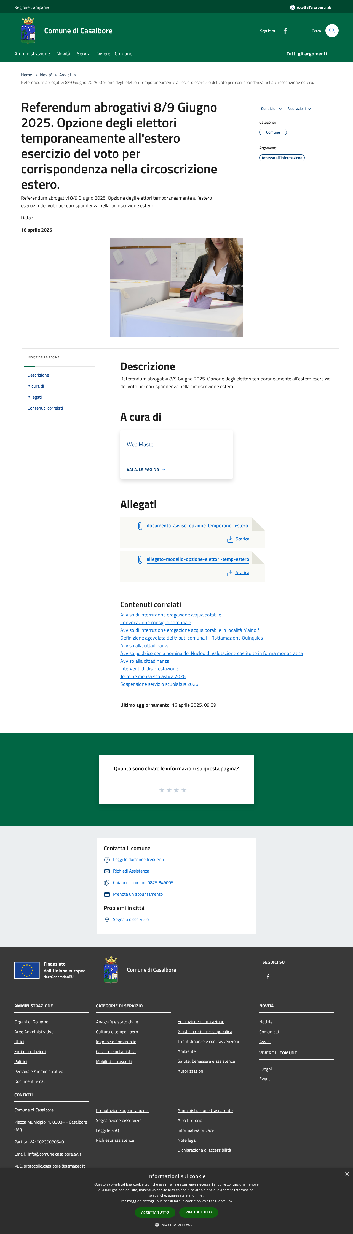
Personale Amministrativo (38, 1071)
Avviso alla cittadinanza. (145, 645)
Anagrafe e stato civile (117, 1021)
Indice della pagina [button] (43, 357)
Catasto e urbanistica (116, 1051)
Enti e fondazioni (30, 1051)
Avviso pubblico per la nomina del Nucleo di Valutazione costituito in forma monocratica (211, 653)
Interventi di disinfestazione (149, 668)
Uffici (19, 1041)
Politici (20, 1061)
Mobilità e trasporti (114, 1061)
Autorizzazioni (191, 1071)
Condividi (269, 108)
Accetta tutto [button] (155, 1212)
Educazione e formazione (201, 1021)
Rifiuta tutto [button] (199, 1212)
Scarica (242, 539)
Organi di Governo (31, 1021)
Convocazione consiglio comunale (155, 622)
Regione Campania (31, 7)
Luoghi (265, 1069)
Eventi (265, 1078)
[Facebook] (282, 30)
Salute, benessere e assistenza (206, 1061)
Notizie (265, 1021)
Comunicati (269, 1031)
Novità (46, 74)
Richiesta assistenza (115, 1140)
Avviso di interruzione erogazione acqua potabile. (171, 614)
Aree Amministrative (34, 1031)
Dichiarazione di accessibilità (204, 1150)
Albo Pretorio (190, 1120)
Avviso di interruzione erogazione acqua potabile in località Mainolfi (190, 630)
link (229, 1200)
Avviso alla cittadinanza (144, 661)
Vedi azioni (297, 108)
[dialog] (176, 1201)
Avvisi (65, 74)
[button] (176, 1224)
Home (26, 74)
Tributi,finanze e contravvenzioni (208, 1041)
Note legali (188, 1140)
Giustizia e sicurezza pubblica (205, 1031)
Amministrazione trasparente (205, 1110)
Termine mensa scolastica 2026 (153, 676)
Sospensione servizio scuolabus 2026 (159, 684)
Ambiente (187, 1051)
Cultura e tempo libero (117, 1031)
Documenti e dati (30, 1081)
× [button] (347, 1174)
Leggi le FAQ (107, 1130)
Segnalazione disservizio (118, 1120)
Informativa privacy (196, 1130)
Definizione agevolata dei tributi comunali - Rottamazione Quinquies (191, 638)
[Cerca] (332, 30)
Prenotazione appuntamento (122, 1110)
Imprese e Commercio (116, 1041)
